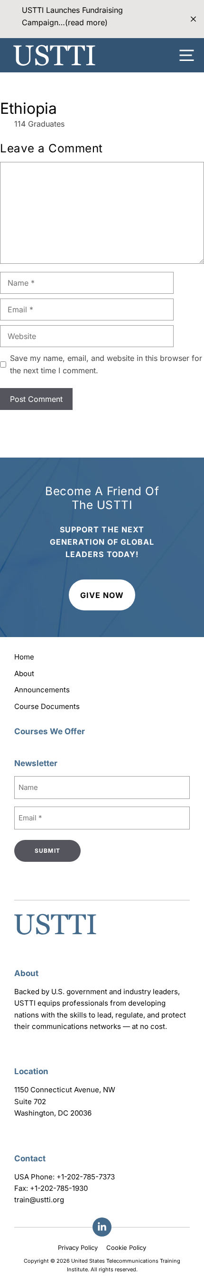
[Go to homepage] (55, 935)
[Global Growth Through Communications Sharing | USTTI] (54, 55)
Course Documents (47, 706)
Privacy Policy (78, 1247)
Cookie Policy (126, 1247)
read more (86, 22)
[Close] (193, 19)
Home (24, 656)
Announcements (42, 689)
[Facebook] (102, 1227)
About (24, 673)
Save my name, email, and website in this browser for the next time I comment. (106, 364)
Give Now (102, 595)
